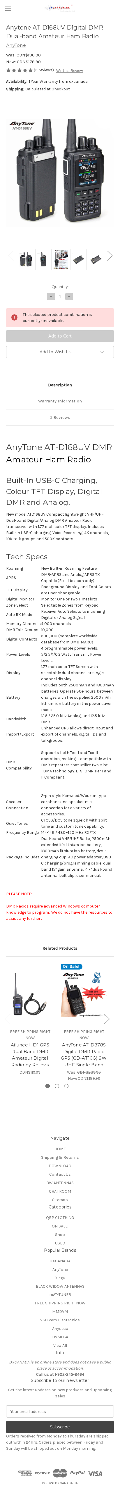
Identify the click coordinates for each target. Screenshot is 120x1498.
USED (60, 1243)
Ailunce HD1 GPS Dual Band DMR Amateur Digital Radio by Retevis (30, 1054)
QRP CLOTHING (60, 1217)
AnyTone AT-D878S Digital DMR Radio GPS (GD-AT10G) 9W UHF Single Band (84, 1054)
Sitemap (60, 1199)
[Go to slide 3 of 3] (66, 1086)
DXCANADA (60, 1260)
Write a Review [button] (69, 70)
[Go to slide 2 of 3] (57, 1086)
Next (109, 255)
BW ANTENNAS (60, 1182)
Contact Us (60, 1174)
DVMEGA (60, 1337)
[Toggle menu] (8, 8)
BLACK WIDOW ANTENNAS (60, 1286)
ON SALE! (60, 1226)
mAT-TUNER (60, 1294)
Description (60, 385)
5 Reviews (60, 417)
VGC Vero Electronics (60, 1320)
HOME (60, 1148)
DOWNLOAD (60, 1165)
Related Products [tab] (60, 948)
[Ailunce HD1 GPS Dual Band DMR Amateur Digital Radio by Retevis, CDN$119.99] (30, 994)
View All (60, 1345)
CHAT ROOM (60, 1191)
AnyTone (60, 1269)
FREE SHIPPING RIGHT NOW (60, 1303)
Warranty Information (60, 401)
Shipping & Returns (60, 1157)
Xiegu (60, 1277)
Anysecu (60, 1328)
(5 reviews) (44, 70)
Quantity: (60, 286)
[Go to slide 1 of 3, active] (47, 1086)
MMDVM (60, 1311)
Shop (60, 1234)
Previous (10, 255)
